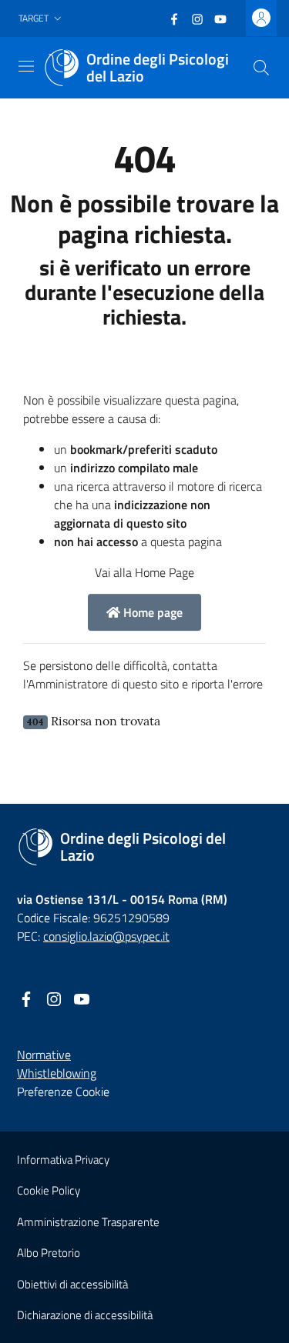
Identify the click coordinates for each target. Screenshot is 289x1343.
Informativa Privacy (63, 1159)
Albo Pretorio (48, 1252)
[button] (41, 18)
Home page (151, 612)
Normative (44, 1054)
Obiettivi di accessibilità (72, 1284)
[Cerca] (261, 67)
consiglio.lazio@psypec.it (106, 936)
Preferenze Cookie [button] (63, 1091)
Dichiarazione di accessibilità (85, 1315)
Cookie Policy (48, 1190)
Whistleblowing (56, 1073)
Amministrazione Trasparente (88, 1222)
